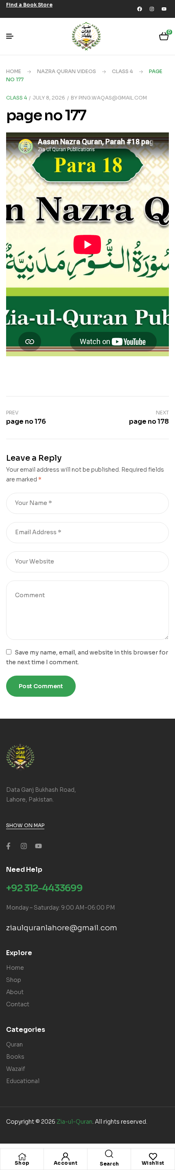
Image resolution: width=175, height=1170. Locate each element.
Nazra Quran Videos (66, 71)
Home (13, 71)
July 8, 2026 (49, 98)
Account (66, 1163)
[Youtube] (164, 9)
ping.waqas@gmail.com (113, 98)
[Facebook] (139, 9)
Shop (22, 1163)
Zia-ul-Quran (74, 1121)
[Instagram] (152, 9)
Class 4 (122, 71)
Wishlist (153, 1163)
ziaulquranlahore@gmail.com (61, 927)
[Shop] (22, 1157)
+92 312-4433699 (44, 888)
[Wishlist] (153, 1157)
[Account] (65, 1157)
